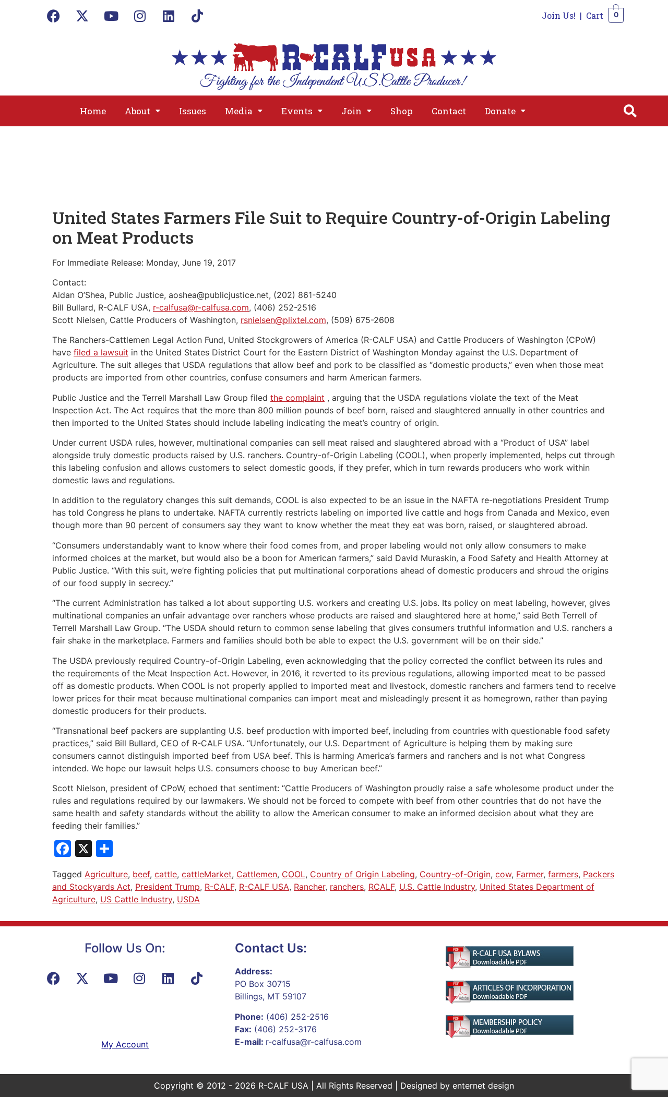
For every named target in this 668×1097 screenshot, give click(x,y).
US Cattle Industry (136, 899)
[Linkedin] (169, 16)
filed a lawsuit (101, 352)
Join (351, 111)
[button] (142, 111)
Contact (449, 111)
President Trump (167, 886)
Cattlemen (256, 874)
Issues (192, 111)
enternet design (483, 1085)
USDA (188, 899)
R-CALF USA (264, 886)
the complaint (297, 397)
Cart (594, 15)
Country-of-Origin (455, 874)
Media (239, 111)
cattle (165, 874)
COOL (293, 874)
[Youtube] (111, 16)
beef (141, 874)
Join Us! (559, 15)
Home (93, 111)
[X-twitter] (82, 16)
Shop (401, 111)
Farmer (529, 874)
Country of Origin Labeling (362, 874)
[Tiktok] (197, 16)
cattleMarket (207, 874)
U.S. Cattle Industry (437, 886)
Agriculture (106, 874)
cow (503, 874)
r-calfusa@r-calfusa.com (201, 307)
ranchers (347, 886)
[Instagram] (140, 16)
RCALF (381, 886)
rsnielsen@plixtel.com (283, 320)
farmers (563, 874)
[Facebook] (54, 16)
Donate (500, 111)
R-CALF (219, 886)
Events (297, 111)
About (137, 111)
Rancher (309, 886)
